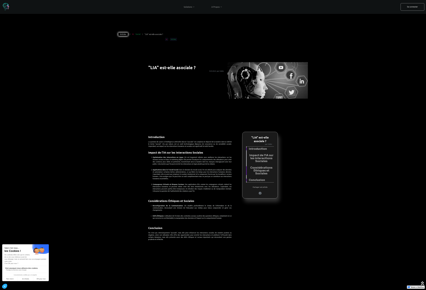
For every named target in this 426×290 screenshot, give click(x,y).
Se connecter (412, 7)
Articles (123, 34)
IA (133, 34)
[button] (189, 7)
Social (138, 34)
